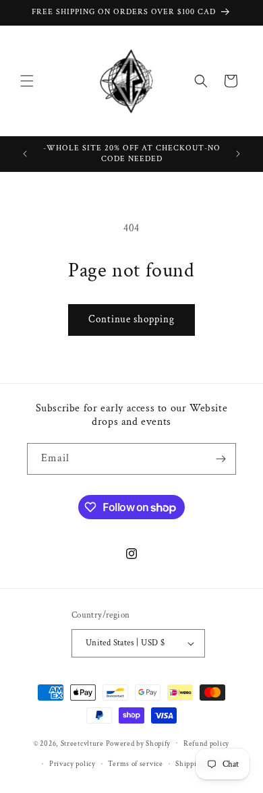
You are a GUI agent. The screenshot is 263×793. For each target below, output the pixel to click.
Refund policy (206, 743)
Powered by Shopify (138, 743)
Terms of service (135, 764)
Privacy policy (72, 764)
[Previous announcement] (25, 154)
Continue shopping (131, 319)
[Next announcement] (238, 154)
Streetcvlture (82, 743)
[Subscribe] (220, 459)
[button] (27, 81)
